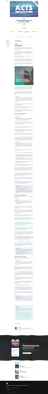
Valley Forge (24, 51)
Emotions (15, 323)
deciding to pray (28, 244)
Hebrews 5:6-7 (16, 179)
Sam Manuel (19, 327)
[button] (10, 31)
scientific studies (25, 89)
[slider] (31, 36)
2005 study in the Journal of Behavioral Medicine (21, 167)
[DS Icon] (7, 382)
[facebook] (6, 389)
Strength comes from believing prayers (8, 43)
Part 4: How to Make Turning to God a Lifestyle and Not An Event (24, 313)
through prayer (31, 149)
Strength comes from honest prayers (8, 41)
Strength (19, 323)
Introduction (17, 307)
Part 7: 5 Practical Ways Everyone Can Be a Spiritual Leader (23, 318)
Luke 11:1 (24, 91)
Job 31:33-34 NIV (24, 157)
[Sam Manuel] (16, 327)
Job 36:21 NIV (24, 162)
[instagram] (7, 389)
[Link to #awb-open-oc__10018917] (41, 1)
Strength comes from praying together (8, 44)
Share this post (7, 46)
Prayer (17, 323)
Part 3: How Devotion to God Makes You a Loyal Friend (23, 312)
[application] (24, 37)
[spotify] (9, 389)
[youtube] (8, 389)
